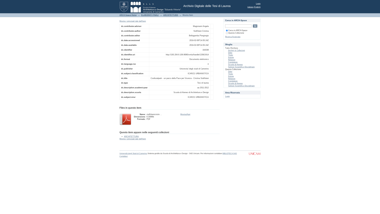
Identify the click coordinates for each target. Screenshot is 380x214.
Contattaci (123, 156)
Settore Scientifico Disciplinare (241, 67)
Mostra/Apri (185, 114)
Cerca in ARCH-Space (237, 30)
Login (258, 4)
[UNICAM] (255, 155)
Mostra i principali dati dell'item (132, 21)
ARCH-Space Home (128, 15)
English (257, 7)
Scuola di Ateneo (235, 64)
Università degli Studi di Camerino (133, 153)
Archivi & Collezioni (236, 50)
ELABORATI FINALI (150, 15)
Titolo (230, 55)
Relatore (231, 60)
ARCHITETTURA (170, 15)
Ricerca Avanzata (232, 37)
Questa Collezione (236, 33)
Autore (231, 57)
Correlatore (233, 62)
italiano (250, 7)
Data (230, 53)
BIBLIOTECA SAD (230, 153)
